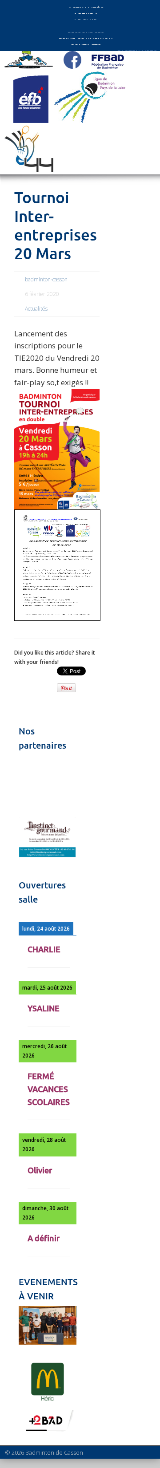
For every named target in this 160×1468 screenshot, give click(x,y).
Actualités (36, 308)
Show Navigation (129, 81)
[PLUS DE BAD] (47, 1431)
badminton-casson (46, 279)
